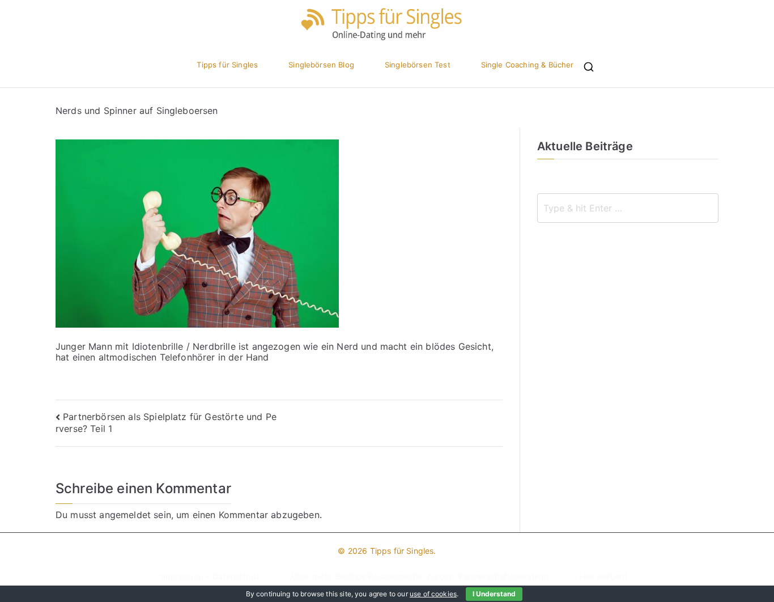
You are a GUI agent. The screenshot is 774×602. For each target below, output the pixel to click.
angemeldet (125, 514)
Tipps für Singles (227, 65)
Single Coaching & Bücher (527, 65)
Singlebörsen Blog (321, 65)
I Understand (494, 594)
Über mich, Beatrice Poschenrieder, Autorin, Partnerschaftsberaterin (419, 576)
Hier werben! (603, 576)
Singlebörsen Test (417, 65)
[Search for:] (628, 208)
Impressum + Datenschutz (211, 576)
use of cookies (433, 594)
